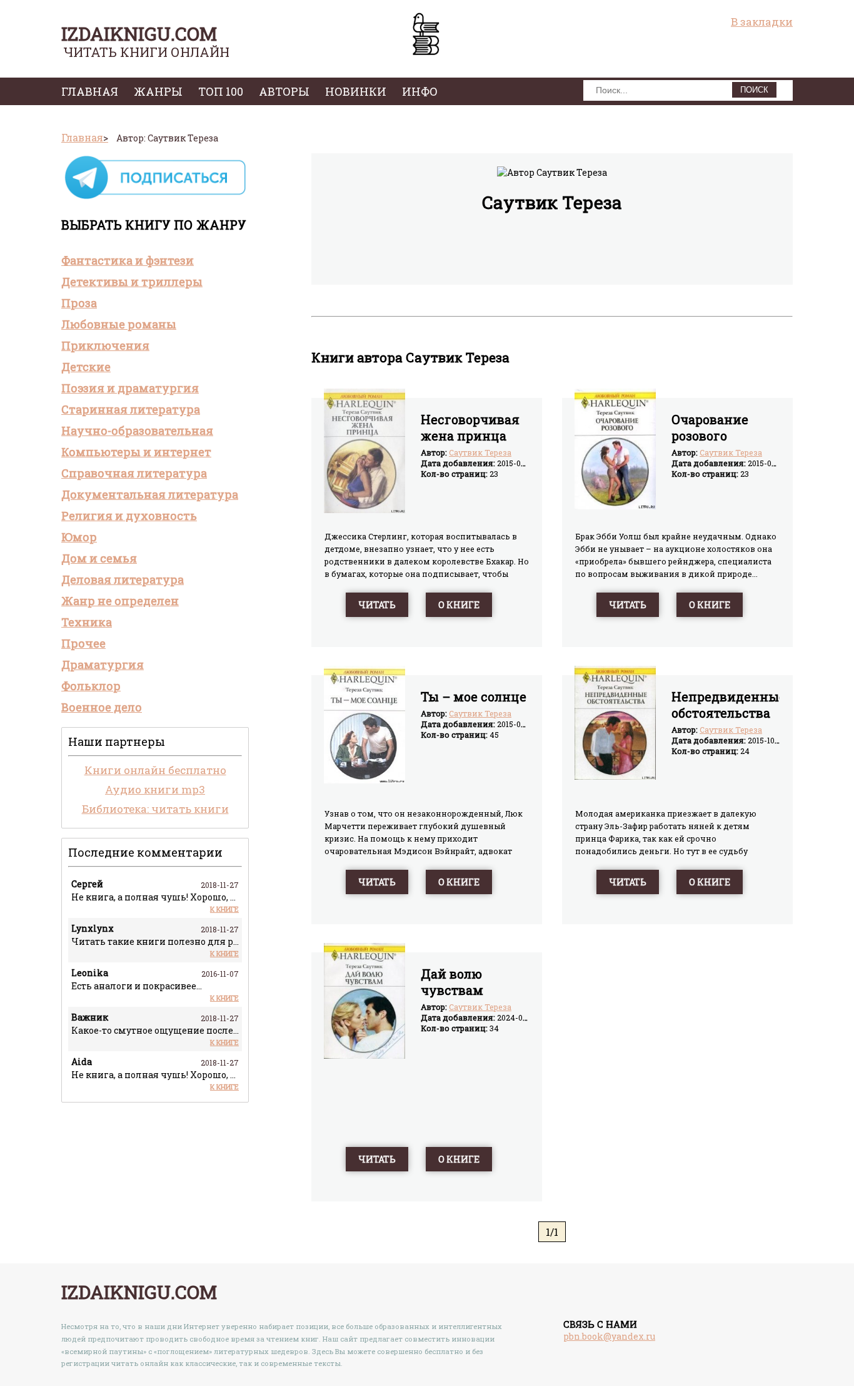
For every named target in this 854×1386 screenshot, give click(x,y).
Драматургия (102, 664)
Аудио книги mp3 (155, 789)
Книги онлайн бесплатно (155, 770)
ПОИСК (754, 89)
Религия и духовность (129, 515)
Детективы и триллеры (132, 281)
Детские (86, 366)
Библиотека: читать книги (155, 809)
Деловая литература (122, 579)
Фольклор (91, 685)
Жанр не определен (120, 600)
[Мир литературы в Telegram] (155, 198)
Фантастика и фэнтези (127, 260)
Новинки (355, 91)
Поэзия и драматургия (130, 387)
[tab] (155, 260)
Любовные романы (118, 324)
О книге (459, 605)
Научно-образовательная (137, 430)
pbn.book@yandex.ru (609, 1336)
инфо (420, 91)
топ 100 (220, 91)
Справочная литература (134, 473)
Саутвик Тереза (480, 452)
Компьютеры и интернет (136, 451)
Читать (377, 605)
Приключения (105, 345)
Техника (86, 621)
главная (89, 91)
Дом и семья (99, 558)
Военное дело (101, 707)
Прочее (83, 643)
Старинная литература (130, 409)
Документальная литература (149, 494)
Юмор (79, 536)
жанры (158, 91)
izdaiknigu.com (139, 33)
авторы (284, 91)
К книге (224, 909)
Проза (79, 302)
